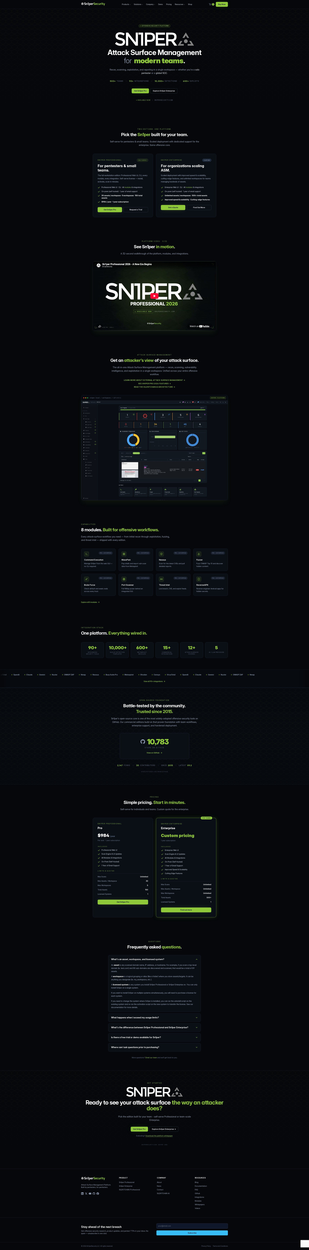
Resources (179, 4)
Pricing (169, 4)
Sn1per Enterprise (125, 1186)
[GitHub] (94, 1193)
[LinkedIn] (82, 1193)
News (159, 1186)
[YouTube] (90, 1193)
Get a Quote (173, 207)
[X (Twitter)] (86, 1193)
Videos (197, 1208)
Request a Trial (136, 210)
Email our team (151, 1058)
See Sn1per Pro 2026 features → (154, 384)
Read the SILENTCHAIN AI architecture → (154, 387)
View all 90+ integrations (153, 681)
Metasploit (106, 675)
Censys (134, 675)
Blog (196, 1182)
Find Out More (199, 207)
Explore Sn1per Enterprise (164, 91)
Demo (160, 4)
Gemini (20, 675)
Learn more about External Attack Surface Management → (154, 380)
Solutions (137, 4)
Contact (160, 1190)
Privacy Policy (206, 1246)
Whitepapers (200, 1204)
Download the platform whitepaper (159, 1136)
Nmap (61, 675)
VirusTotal (149, 675)
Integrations (199, 1197)
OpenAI (163, 675)
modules (128, 187)
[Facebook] (98, 1193)
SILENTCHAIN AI (163, 1193)
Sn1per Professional (126, 1182)
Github (197, 1193)
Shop (190, 4)
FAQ (196, 1190)
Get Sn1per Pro (140, 91)
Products (125, 4)
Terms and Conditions (220, 1246)
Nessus (73, 675)
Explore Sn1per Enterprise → (164, 1129)
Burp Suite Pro (89, 675)
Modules (198, 1201)
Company (149, 4)
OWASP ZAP (47, 675)
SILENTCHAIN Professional (129, 1190)
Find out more (186, 910)
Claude (7, 675)
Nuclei (32, 675)
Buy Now (221, 4)
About (159, 1182)
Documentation (201, 1186)
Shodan (121, 675)
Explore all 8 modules (89, 602)
